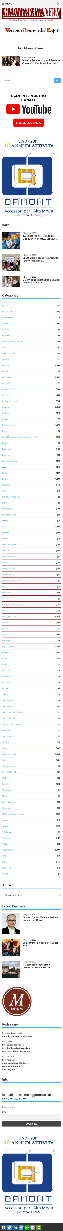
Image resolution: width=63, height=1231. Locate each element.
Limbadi (5, 550)
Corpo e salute (8, 389)
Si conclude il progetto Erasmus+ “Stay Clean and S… (41, 259)
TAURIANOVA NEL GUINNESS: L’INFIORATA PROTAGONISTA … (40, 237)
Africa (4, 305)
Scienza (5, 742)
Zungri (5, 873)
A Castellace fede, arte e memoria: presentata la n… (37, 966)
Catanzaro (6, 377)
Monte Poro (7, 574)
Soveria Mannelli (9, 772)
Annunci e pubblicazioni (12, 341)
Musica (5, 586)
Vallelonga (6, 832)
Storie (4, 796)
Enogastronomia (9, 461)
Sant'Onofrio (7, 736)
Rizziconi (6, 670)
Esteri (4, 467)
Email (5, 1111)
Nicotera (6, 592)
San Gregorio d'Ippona (12, 724)
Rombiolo (6, 676)
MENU (8, 3)
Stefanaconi (7, 790)
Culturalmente (8, 425)
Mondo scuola (8, 568)
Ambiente (6, 323)
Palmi (4, 598)
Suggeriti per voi (9, 802)
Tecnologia (7, 808)
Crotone (5, 413)
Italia (4, 526)
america (5, 329)
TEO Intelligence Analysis (13, 814)
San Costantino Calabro (12, 712)
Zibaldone (6, 867)
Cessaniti (6, 383)
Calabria (5, 365)
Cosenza (6, 395)
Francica (5, 502)
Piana (4, 610)
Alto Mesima (7, 317)
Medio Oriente (8, 556)
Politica (5, 634)
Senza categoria (9, 754)
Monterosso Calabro (11, 580)
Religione (6, 652)
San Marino (7, 730)
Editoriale (6, 455)
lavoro (5, 538)
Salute (5, 694)
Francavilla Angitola (10, 496)
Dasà (4, 431)
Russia (5, 688)
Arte (4, 347)
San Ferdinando (9, 718)
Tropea (5, 826)
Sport (4, 784)
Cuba (4, 419)
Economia (6, 449)
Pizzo (4, 622)
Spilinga (5, 778)
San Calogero (8, 700)
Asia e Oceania (8, 353)
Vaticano (6, 838)
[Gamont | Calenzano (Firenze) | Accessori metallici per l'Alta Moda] (28, 177)
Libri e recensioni (9, 544)
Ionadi (5, 520)
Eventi (5, 479)
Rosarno (6, 682)
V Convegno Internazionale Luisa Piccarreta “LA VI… (41, 281)
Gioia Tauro (7, 508)
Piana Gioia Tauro (9, 616)
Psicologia (6, 640)
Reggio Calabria (9, 646)
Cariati (5, 371)
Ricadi (4, 658)
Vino (4, 855)
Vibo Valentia (8, 849)
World (4, 861)
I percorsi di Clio (9, 514)
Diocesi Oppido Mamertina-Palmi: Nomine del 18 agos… (41, 919)
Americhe (6, 335)
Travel (4, 820)
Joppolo (5, 532)
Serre (4, 760)
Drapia (5, 443)
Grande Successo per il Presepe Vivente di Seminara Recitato (41, 62)
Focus (4, 490)
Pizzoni (5, 628)
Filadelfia (6, 484)
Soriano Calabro (9, 766)
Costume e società (10, 401)
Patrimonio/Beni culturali (13, 604)
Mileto (5, 562)
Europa (5, 473)
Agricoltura (7, 311)
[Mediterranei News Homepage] (17, 1001)
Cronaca (5, 407)
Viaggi (4, 844)
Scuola (5, 748)
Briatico (5, 359)
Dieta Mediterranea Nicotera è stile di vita (20, 437)
